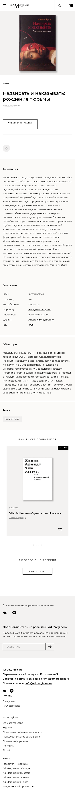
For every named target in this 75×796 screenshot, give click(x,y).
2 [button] (36, 545)
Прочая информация (16, 741)
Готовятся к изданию (15, 763)
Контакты (8, 745)
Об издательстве (13, 722)
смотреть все (37, 571)
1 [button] (33, 545)
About (6, 750)
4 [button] (41, 545)
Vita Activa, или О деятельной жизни (35, 513)
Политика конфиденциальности (22, 732)
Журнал (7, 727)
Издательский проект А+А (19, 786)
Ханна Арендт (17, 517)
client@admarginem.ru (54, 678)
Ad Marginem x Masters (16, 772)
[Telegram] (14, 612)
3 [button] (39, 545)
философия (12, 419)
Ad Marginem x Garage (16, 768)
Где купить (9, 701)
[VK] (5, 612)
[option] (37, 491)
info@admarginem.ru (38, 683)
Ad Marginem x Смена (16, 777)
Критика (13, 508)
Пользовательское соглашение (22, 736)
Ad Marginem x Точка (15, 781)
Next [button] (70, 547)
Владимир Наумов (39, 309)
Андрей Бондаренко (41, 319)
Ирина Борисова (38, 314)
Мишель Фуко (11, 105)
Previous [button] (6, 547)
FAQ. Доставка (11, 705)
